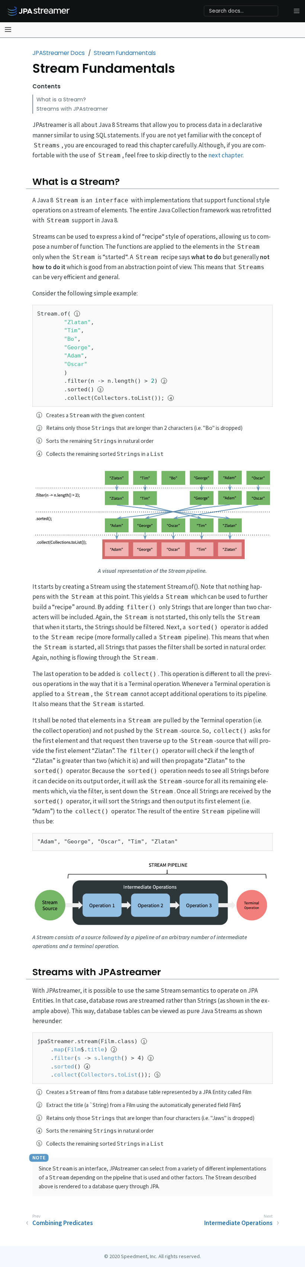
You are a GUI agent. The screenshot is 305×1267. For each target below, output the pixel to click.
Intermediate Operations (238, 1223)
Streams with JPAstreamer (72, 108)
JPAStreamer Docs (58, 53)
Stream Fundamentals (125, 53)
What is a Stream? (61, 99)
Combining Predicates (62, 1223)
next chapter (225, 155)
